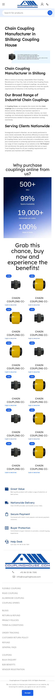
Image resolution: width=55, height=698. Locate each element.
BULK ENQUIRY (9, 659)
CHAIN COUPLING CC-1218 (16, 469)
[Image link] (27, 561)
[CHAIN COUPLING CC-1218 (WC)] (39, 452)
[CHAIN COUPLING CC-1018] (16, 418)
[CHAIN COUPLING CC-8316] (39, 351)
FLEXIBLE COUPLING (11, 588)
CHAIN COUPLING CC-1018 (16, 435)
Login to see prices (10, 305)
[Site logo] (27, 4)
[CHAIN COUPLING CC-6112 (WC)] (16, 318)
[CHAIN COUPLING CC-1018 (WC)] (39, 418)
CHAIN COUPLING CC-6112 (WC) (16, 335)
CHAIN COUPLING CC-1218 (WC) (39, 469)
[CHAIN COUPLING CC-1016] (16, 385)
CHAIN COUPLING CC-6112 (16, 301)
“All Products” (44, 144)
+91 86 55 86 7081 (28, 572)
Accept (27, 692)
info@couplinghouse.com (29, 576)
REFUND (6, 642)
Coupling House (12, 106)
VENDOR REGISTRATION (13, 669)
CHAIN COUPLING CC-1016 (16, 402)
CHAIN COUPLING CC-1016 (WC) (39, 402)
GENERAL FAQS (9, 647)
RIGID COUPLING (10, 593)
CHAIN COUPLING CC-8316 (39, 368)
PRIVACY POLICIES (10, 620)
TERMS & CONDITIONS (12, 625)
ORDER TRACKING (10, 632)
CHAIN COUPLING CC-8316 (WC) (16, 368)
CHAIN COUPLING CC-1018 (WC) (39, 435)
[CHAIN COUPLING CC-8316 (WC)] (16, 351)
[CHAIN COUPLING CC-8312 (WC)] (39, 284)
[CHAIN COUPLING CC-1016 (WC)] (39, 385)
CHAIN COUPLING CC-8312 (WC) (39, 301)
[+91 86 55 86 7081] (13, 572)
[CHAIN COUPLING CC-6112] (16, 284)
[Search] (50, 12)
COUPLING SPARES (11, 602)
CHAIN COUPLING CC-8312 (39, 335)
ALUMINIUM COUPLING (13, 598)
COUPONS (7, 655)
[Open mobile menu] (3, 4)
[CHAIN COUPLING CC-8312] (39, 318)
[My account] (42, 4)
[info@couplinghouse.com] (14, 576)
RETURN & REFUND (11, 615)
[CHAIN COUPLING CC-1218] (16, 452)
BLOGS (5, 610)
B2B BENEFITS (8, 664)
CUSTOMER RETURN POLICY (15, 637)
